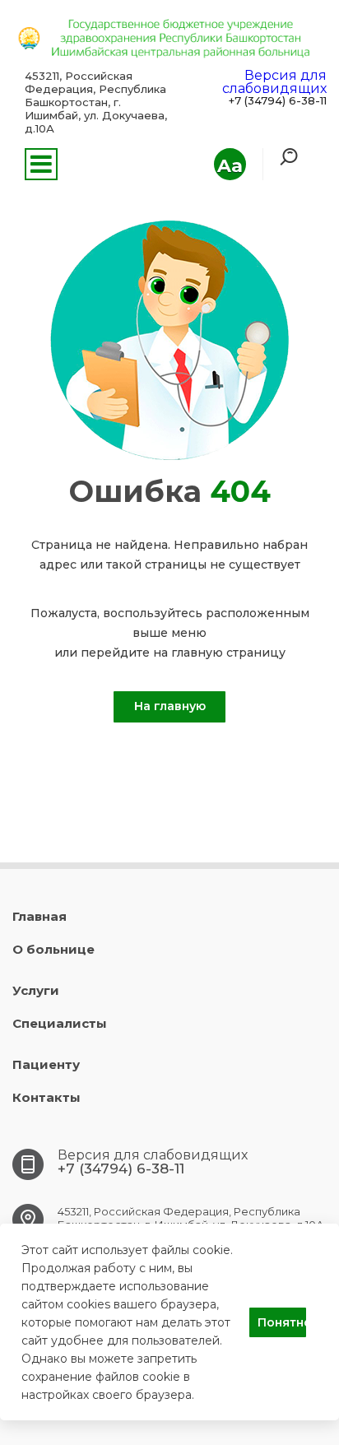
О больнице (53, 949)
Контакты (46, 1097)
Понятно (282, 1322)
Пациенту (46, 1064)
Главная (39, 916)
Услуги (35, 990)
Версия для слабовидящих (274, 81)
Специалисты (59, 1023)
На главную (170, 706)
